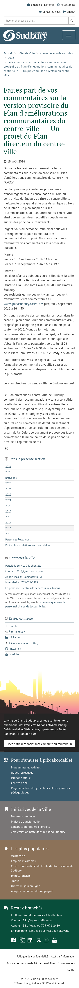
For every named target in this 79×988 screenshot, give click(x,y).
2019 (8, 511)
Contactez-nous (51, 11)
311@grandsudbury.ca (37, 920)
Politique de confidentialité (32, 956)
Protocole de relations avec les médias (27, 545)
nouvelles (11, 478)
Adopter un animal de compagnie (32, 891)
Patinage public (20, 778)
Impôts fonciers (20, 875)
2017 (8, 522)
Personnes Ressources (18, 539)
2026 (8, 466)
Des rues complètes (23, 816)
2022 (8, 494)
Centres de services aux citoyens (49, 930)
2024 (8, 483)
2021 (8, 500)
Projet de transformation (26, 821)
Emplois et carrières (42, 4)
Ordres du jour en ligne (25, 886)
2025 (8, 472)
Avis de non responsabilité (22, 963)
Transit (15, 881)
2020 (8, 506)
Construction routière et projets (30, 826)
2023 (8, 489)
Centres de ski (19, 783)
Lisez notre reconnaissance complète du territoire (37, 744)
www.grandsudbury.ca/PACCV (23, 304)
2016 (11, 57)
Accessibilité (68, 4)
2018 (8, 517)
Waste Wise (18, 856)
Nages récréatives (22, 772)
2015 (8, 534)
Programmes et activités (26, 767)
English (71, 11)
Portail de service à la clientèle (43, 915)
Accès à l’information (63, 956)
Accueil (8, 53)
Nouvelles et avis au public (57, 53)
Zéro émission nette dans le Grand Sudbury (38, 832)
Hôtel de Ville (26, 53)
